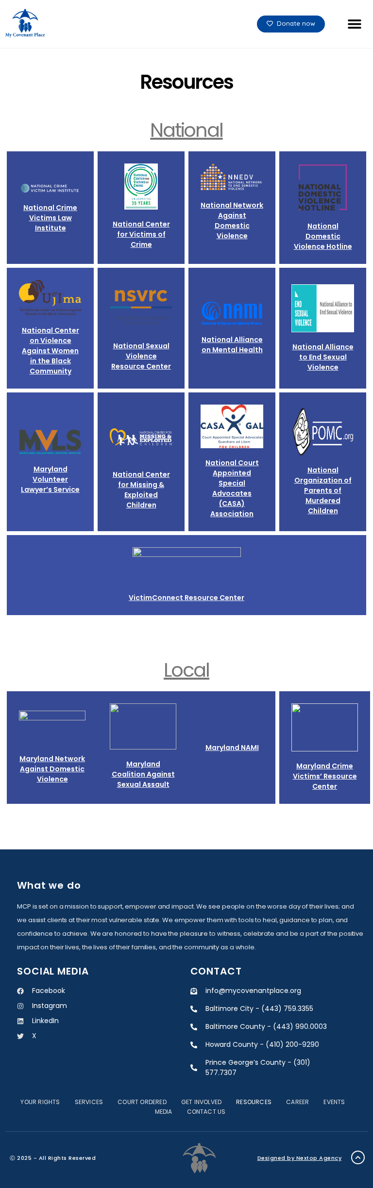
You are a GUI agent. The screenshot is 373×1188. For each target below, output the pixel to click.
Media (163, 1111)
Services (89, 1102)
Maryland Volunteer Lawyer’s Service (50, 479)
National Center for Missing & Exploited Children (141, 490)
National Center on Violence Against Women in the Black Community (50, 350)
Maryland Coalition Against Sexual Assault (143, 774)
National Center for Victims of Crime (141, 234)
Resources (253, 1102)
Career (297, 1102)
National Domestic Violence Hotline (323, 236)
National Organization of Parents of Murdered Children (323, 490)
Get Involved (201, 1102)
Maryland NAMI (232, 747)
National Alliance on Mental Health (232, 345)
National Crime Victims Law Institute (50, 218)
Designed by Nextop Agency (299, 1158)
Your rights (40, 1102)
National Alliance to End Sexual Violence (323, 357)
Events (334, 1102)
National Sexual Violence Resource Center (141, 356)
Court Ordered (142, 1102)
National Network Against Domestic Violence (232, 220)
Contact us (206, 1111)
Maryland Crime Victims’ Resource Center (325, 776)
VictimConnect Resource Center (186, 597)
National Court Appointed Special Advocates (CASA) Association (232, 488)
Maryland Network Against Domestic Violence (52, 769)
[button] (354, 24)
